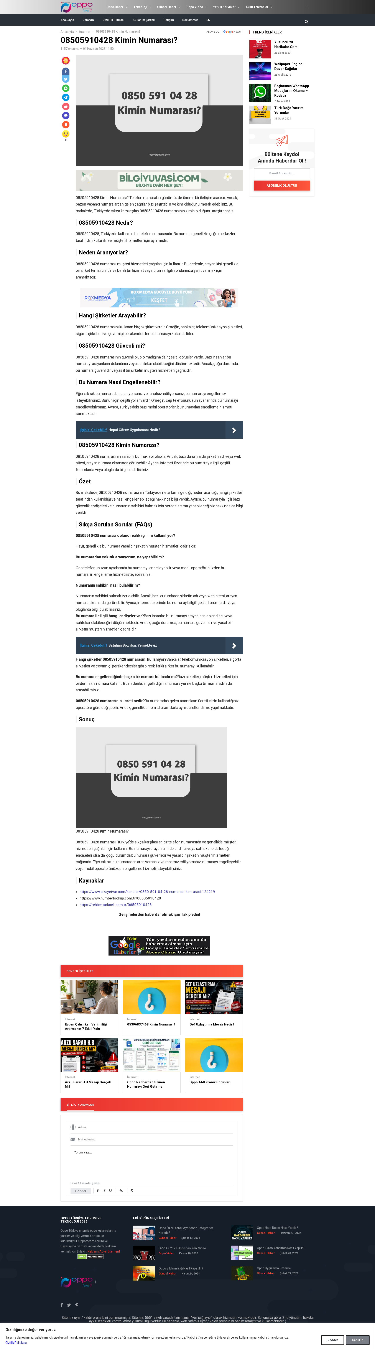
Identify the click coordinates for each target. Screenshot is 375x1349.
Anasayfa (67, 31)
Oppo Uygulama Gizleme (274, 1268)
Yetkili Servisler (224, 7)
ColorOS (88, 20)
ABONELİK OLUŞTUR (282, 185)
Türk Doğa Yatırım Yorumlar (289, 110)
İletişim (169, 20)
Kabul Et (357, 1340)
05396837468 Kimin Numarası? (151, 1024)
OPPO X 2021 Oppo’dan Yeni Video (182, 1248)
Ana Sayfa (67, 20)
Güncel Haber (166, 7)
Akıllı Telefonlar (257, 7)
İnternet (84, 31)
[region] (187, 1336)
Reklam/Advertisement (104, 1251)
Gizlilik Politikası (16, 1342)
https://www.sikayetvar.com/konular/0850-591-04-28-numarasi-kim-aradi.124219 (147, 891)
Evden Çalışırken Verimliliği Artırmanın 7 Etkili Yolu (86, 1026)
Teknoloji (140, 7)
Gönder (80, 1191)
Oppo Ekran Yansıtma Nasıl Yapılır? (280, 1248)
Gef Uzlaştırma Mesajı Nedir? (211, 1024)
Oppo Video (194, 7)
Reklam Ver (190, 20)
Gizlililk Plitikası (113, 20)
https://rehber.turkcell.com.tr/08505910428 (116, 905)
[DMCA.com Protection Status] (90, 1256)
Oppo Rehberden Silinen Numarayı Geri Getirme (146, 1084)
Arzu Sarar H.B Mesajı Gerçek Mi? (88, 1084)
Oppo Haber (115, 7)
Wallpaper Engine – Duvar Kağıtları (290, 66)
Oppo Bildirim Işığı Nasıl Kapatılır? (181, 1268)
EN (208, 20)
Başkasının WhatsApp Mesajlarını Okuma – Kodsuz (291, 91)
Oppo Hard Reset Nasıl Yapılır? (277, 1228)
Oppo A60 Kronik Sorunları (209, 1082)
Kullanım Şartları (144, 20)
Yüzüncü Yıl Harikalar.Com (286, 44)
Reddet (332, 1340)
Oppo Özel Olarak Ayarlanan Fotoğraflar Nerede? (186, 1230)
